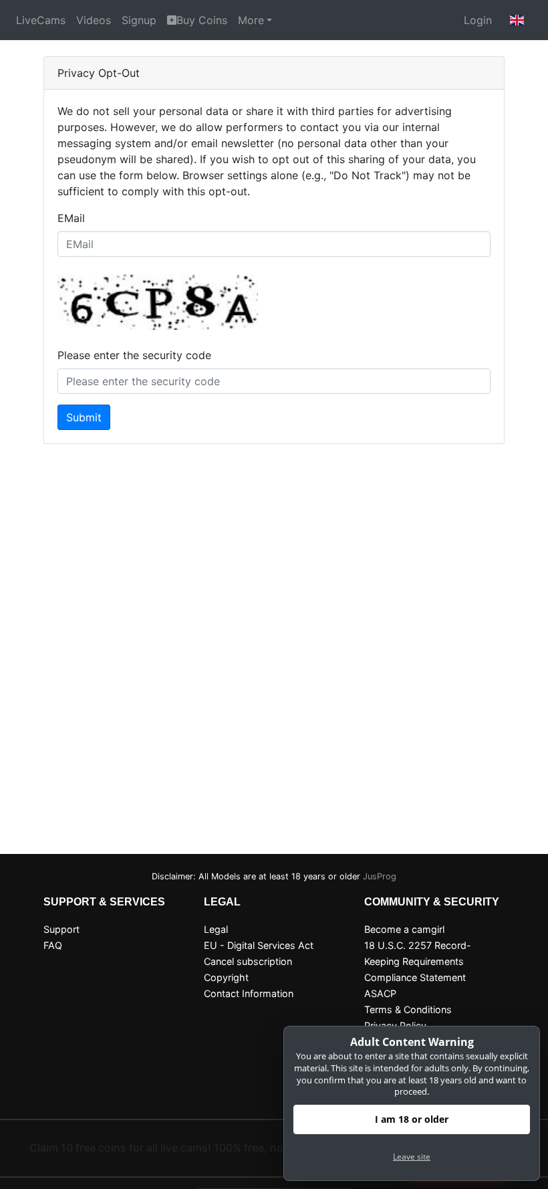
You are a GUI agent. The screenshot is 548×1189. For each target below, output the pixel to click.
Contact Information (248, 993)
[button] (517, 20)
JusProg (379, 876)
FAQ (52, 945)
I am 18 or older (411, 1119)
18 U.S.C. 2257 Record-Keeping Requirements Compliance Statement (417, 961)
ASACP (380, 993)
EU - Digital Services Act (258, 945)
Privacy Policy (395, 1025)
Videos (93, 20)
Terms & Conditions (408, 1009)
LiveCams (40, 20)
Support (61, 929)
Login (478, 20)
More (251, 20)
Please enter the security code (134, 355)
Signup (139, 20)
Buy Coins (201, 20)
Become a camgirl (404, 929)
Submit (84, 417)
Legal (216, 929)
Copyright (226, 977)
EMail (71, 218)
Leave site (411, 1157)
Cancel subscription (248, 961)
